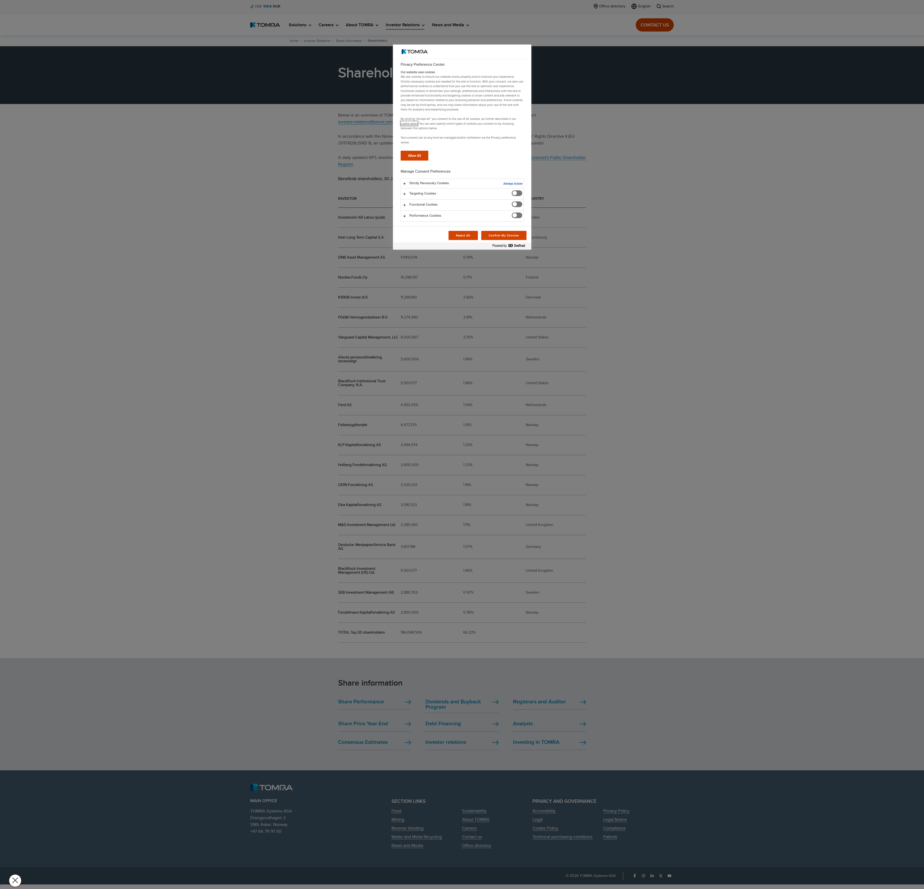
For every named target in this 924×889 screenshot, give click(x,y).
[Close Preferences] (15, 881)
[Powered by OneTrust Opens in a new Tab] (510, 247)
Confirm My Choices (504, 235)
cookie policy (409, 123)
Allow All (414, 155)
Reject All (463, 235)
